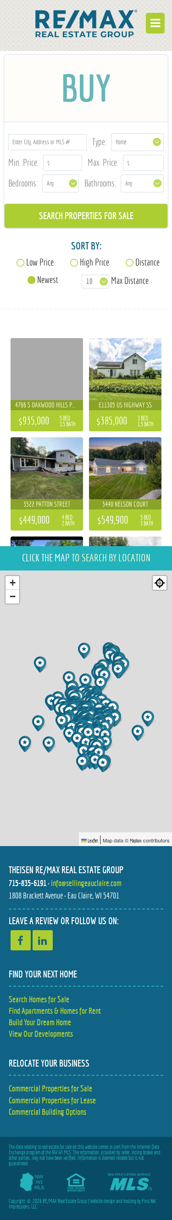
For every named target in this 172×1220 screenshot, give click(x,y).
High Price (94, 262)
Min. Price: (23, 162)
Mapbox (136, 840)
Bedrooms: (23, 183)
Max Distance (130, 280)
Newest (47, 279)
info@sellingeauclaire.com (86, 883)
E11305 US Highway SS (125, 405)
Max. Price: (103, 162)
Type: (99, 141)
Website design (102, 1201)
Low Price (40, 262)
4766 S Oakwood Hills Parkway (53, 405)
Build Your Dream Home (40, 1022)
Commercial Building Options (47, 1112)
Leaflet (92, 840)
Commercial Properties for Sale (50, 1088)
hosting (129, 1201)
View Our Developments (41, 1034)
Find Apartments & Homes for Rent (55, 1011)
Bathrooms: (100, 183)
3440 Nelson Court (125, 504)
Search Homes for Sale (39, 999)
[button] (149, 719)
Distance (147, 262)
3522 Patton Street (46, 504)
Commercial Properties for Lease (52, 1100)
